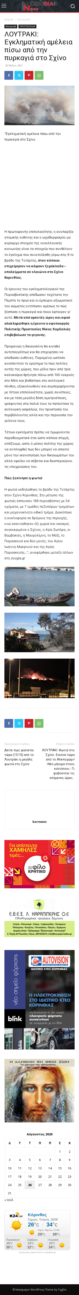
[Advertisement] (39, 187)
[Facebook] (8, 75)
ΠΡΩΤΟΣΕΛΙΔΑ (27, 26)
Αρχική (8, 19)
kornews (39, 821)
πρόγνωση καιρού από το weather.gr (37, 1252)
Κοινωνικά (23, 19)
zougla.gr (18, 558)
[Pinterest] (29, 75)
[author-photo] (39, 815)
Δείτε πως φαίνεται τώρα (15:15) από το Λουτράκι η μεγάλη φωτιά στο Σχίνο (19, 757)
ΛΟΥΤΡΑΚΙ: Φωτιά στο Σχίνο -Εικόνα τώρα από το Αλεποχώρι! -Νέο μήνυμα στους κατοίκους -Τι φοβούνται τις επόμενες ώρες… (58, 764)
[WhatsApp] (39, 75)
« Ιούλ (8, 1200)
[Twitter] (18, 75)
